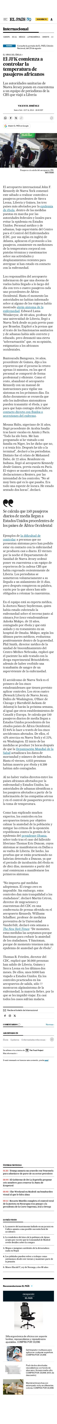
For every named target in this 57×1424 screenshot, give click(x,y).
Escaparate (28, 1296)
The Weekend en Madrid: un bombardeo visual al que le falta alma (28, 1193)
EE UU (14, 37)
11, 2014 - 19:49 (33, 110)
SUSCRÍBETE (42, 19)
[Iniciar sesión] (51, 19)
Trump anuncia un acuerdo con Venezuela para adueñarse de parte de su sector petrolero (28, 1172)
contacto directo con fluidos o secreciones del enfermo (23, 414)
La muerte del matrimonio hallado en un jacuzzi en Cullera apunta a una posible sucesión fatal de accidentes (29, 1229)
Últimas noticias (12, 1165)
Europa (6, 37)
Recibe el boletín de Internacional (22, 1010)
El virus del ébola (12, 55)
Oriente (45, 37)
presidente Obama (34, 835)
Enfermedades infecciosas (33, 1040)
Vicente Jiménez (28, 105)
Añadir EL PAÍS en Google (18, 126)
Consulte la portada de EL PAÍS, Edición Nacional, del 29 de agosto (35, 47)
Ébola (5, 1040)
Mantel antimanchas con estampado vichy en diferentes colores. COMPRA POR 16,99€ (40, 1385)
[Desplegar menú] (5, 19)
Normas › (50, 1024)
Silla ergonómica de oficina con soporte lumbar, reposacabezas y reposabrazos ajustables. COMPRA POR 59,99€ (26, 1339)
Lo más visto (10, 1220)
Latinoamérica (33, 37)
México (22, 37)
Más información (9, 1053)
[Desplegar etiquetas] (52, 1039)
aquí (46, 1060)
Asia (53, 37)
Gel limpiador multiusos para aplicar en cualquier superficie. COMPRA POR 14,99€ (39, 1352)
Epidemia (15, 1040)
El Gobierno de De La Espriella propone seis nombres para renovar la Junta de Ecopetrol (27, 1182)
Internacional (15, 29)
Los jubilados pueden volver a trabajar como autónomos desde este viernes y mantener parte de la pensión (29, 1259)
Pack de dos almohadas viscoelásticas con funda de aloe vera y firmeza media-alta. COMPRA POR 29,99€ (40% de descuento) (40, 1370)
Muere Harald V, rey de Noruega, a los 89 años (26, 1267)
